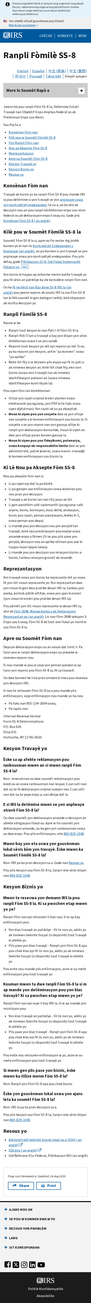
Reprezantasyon (21, 153)
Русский (35, 76)
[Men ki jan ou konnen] (45, 23)
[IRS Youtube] (41, 1264)
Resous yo (16, 174)
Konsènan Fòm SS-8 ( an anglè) (26, 220)
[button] (65, 36)
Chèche (46, 36)
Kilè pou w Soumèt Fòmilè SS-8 (32, 137)
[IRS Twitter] (16, 1264)
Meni (82, 36)
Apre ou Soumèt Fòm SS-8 (28, 158)
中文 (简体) (57, 71)
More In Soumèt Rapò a (27, 90)
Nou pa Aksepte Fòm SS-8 (28, 148)
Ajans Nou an (20, 1209)
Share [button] (24, 1185)
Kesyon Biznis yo (21, 169)
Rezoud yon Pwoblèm (27, 1228)
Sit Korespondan (24, 1247)
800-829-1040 (74, 833)
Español (38, 71)
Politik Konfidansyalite (45, 1289)
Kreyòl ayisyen (76, 76)
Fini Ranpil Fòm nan (24, 142)
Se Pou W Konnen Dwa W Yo (32, 1219)
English (22, 71)
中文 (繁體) (78, 71)
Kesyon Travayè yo (22, 164)
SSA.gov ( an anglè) (23, 1150)
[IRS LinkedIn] (32, 1264)
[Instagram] (24, 1264)
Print (51, 1185)
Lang (13, 1238)
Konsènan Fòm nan (23, 132)
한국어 (20, 76)
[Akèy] (12, 34)
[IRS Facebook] (7, 1264)
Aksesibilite (45, 1296)
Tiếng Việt (53, 76)
